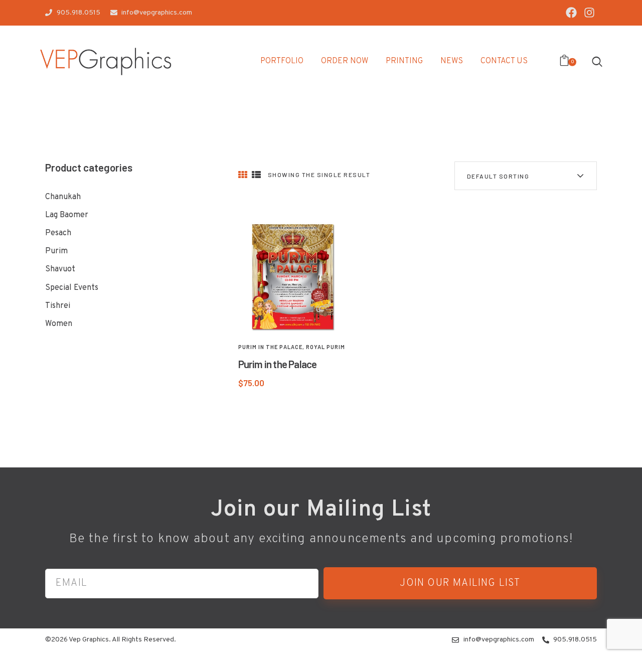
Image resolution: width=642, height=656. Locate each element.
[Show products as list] (256, 175)
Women (58, 324)
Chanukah (63, 197)
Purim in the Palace (270, 347)
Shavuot (60, 269)
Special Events (71, 288)
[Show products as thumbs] (242, 175)
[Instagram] (589, 13)
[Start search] (597, 61)
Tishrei (57, 306)
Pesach (58, 233)
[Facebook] (571, 13)
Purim (56, 251)
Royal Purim (325, 347)
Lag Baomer (66, 215)
